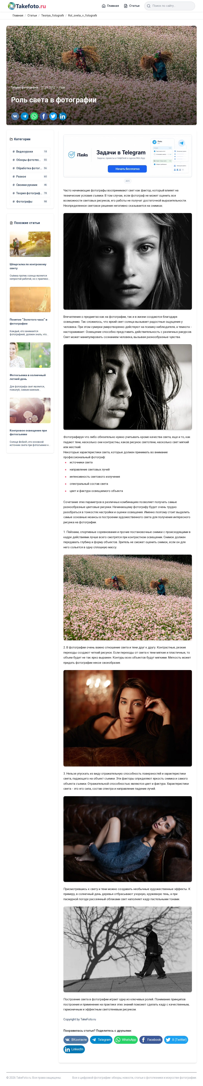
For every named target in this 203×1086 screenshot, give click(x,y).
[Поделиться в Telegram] (25, 116)
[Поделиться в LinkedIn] (63, 116)
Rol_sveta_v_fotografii (82, 15)
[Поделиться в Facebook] (44, 116)
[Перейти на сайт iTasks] (127, 155)
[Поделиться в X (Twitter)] (53, 116)
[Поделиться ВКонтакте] (15, 116)
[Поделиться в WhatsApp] (34, 116)
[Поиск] (149, 6)
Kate (62, 87)
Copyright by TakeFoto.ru (79, 1019)
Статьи (32, 15)
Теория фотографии (24, 87)
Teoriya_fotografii (52, 15)
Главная (18, 15)
